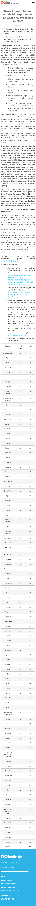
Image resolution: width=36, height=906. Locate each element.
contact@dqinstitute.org (9, 261)
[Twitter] (2, 899)
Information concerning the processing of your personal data (14, 871)
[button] (33, 2)
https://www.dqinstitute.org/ (17, 335)
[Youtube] (13, 899)
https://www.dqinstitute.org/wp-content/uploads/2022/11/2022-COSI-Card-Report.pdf (21, 294)
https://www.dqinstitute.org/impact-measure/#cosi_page (20, 276)
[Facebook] (9, 899)
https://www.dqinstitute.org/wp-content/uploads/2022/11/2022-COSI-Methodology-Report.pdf (21, 281)
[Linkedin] (6, 899)
